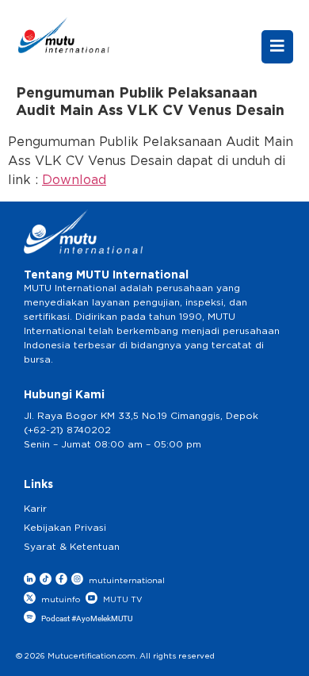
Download (74, 180)
